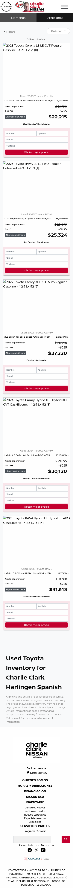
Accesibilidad (38, 870)
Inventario (35, 802)
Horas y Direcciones (35, 785)
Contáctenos (17, 870)
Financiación (35, 791)
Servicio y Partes (35, 826)
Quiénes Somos (35, 780)
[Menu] (64, 7)
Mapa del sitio (36, 874)
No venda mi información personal (35, 875)
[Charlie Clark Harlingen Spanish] (22, 6)
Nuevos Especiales (35, 814)
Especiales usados (35, 818)
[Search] (66, 839)
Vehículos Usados (35, 811)
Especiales (35, 821)
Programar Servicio (35, 831)
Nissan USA (35, 797)
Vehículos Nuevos (35, 807)
